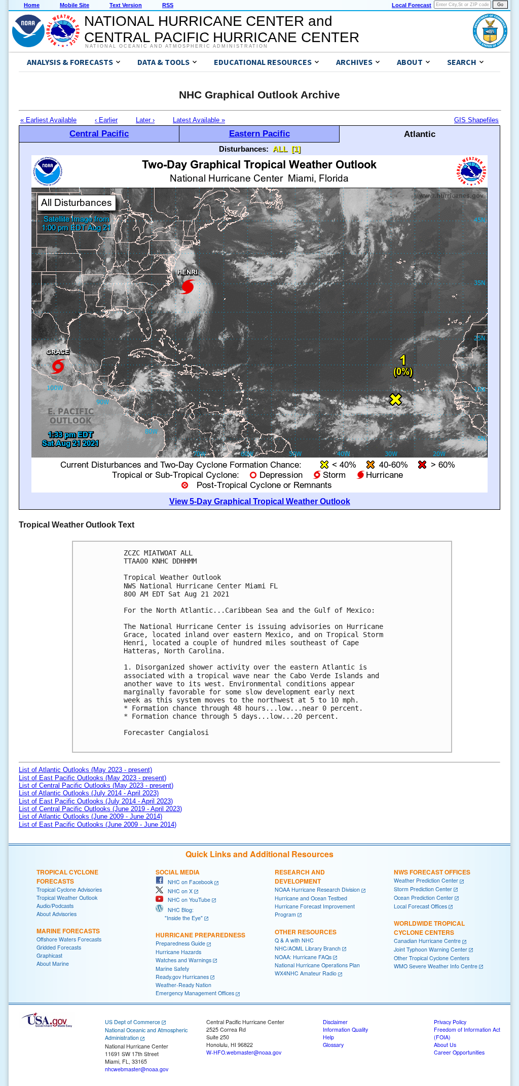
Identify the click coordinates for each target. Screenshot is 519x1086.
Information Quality (345, 1029)
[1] (296, 149)
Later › (145, 120)
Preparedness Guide (180, 943)
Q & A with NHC (294, 940)
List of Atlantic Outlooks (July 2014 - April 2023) (89, 793)
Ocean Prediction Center (423, 897)
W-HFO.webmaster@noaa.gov (243, 1052)
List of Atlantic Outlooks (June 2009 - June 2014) (90, 816)
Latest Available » (199, 120)
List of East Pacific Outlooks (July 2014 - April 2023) (96, 801)
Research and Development (300, 876)
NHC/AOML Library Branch (308, 948)
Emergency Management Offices (195, 993)
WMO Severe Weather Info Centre (435, 966)
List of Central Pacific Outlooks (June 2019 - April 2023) (100, 809)
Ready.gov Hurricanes (182, 976)
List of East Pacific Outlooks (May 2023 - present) (92, 778)
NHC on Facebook (188, 882)
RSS (167, 5)
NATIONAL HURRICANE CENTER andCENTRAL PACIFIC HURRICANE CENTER (221, 29)
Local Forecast (411, 5)
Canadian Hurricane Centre (427, 940)
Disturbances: (244, 149)
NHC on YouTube (186, 899)
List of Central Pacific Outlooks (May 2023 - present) (96, 785)
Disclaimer (335, 1022)
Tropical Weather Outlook (66, 897)
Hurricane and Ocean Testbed (311, 898)
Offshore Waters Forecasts (68, 939)
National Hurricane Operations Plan (317, 965)
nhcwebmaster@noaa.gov (136, 1069)
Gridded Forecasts (58, 947)
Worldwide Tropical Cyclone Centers (429, 928)
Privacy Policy (450, 1022)
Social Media (178, 872)
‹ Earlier (106, 120)
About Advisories (56, 914)
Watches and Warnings (183, 960)
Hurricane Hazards (178, 952)
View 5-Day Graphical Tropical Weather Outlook (259, 501)
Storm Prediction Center (423, 889)
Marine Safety (172, 968)
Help (328, 1037)
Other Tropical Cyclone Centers (431, 958)
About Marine (52, 963)
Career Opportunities (459, 1052)
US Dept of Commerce (132, 1022)
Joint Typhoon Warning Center (430, 949)
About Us (445, 1044)
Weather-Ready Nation (183, 985)
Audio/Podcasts (54, 905)
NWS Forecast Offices (432, 872)
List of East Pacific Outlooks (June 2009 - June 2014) (97, 824)
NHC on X (178, 891)
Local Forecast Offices (420, 906)
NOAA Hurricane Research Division (317, 889)
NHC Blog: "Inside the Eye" (179, 914)
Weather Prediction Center (426, 880)
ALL (280, 149)
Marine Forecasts (68, 930)
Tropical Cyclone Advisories (69, 889)
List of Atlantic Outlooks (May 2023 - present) (85, 770)
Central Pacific (99, 133)
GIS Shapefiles (476, 120)
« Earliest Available (48, 120)
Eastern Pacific (259, 133)
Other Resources (306, 931)
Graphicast (49, 955)
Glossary (333, 1044)
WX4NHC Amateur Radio (306, 973)
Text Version (125, 5)
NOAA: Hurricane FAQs (303, 957)
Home (32, 5)
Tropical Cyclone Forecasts (67, 876)
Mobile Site (74, 5)
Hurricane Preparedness (200, 934)
